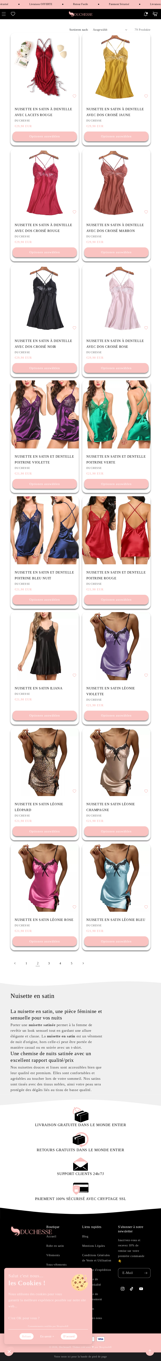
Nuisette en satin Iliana (38, 688)
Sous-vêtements (56, 1264)
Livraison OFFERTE (32, 4)
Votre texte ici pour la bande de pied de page (80, 1356)
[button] (13, 14)
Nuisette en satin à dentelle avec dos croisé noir (43, 343)
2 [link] (38, 963)
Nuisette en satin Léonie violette (110, 691)
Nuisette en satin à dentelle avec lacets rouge (43, 112)
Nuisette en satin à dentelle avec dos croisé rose (115, 343)
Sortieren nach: (79, 29)
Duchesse (64, 1347)
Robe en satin (55, 1245)
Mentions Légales (93, 1245)
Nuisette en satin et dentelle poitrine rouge (116, 575)
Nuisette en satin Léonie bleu (115, 920)
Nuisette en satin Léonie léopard (39, 807)
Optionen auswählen (44, 136)
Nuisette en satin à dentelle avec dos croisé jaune (115, 112)
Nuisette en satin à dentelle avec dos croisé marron (115, 228)
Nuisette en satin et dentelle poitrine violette (44, 459)
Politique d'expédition (96, 1269)
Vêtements (53, 1255)
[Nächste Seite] (83, 963)
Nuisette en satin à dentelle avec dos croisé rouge (43, 228)
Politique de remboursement (92, 1297)
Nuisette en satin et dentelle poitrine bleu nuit (44, 575)
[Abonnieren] (145, 1273)
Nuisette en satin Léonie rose (44, 920)
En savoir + (47, 1336)
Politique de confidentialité (91, 1282)
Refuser (26, 1336)
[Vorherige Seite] (15, 963)
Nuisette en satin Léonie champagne (110, 807)
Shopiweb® (105, 1347)
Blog (85, 1236)
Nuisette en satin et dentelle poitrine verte (116, 459)
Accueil (51, 1236)
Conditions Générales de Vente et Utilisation (96, 1258)
